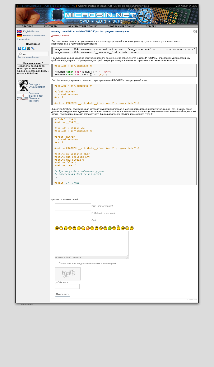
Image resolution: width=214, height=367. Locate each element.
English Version (31, 31)
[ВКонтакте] (20, 48)
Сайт (94, 220)
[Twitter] (24, 48)
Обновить (62, 282)
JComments (192, 300)
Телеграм (34, 101)
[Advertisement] (107, 337)
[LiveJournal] (33, 48)
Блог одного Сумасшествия (37, 85)
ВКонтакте (34, 98)
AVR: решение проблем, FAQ (60, 6)
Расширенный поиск (28, 57)
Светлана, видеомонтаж (36, 94)
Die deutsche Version (34, 35)
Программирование (30, 6)
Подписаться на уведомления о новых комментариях (87, 263)
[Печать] (195, 32)
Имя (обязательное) (102, 206)
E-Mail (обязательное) (103, 213)
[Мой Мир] (28, 48)
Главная (27, 26)
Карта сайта (23, 39)
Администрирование (82, 26)
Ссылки (151, 26)
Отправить (62, 294)
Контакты (50, 26)
